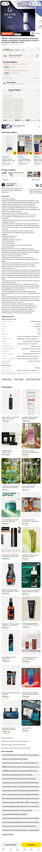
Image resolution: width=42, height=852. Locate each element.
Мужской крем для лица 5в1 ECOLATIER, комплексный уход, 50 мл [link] (24, 159)
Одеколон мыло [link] (26, 728)
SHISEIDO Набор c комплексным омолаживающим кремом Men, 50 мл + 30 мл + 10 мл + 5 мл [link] (11, 451)
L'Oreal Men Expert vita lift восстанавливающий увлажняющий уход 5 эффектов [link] (29, 658)
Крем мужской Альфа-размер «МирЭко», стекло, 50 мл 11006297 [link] (11, 624)
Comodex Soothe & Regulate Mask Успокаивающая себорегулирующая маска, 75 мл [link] (31, 417)
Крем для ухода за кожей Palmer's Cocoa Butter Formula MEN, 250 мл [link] (10, 590)
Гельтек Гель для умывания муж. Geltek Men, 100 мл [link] (8, 159)
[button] (7, 33)
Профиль (38, 849)
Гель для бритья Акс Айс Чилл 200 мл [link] (9, 657)
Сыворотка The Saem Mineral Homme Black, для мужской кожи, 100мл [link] (10, 555)
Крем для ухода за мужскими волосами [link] (11, 693)
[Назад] (3, 3)
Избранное (24, 849)
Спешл (10, 849)
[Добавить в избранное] (35, 3)
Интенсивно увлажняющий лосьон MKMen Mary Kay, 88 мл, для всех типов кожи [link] (30, 624)
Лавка (17, 849)
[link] (21, 755)
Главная (3, 849)
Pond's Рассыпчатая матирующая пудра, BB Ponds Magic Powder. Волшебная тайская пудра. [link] (31, 451)
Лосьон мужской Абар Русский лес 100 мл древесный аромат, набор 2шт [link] (31, 486)
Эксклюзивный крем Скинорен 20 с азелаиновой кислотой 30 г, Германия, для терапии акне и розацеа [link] (30, 520)
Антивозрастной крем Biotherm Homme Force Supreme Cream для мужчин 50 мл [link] (10, 728)
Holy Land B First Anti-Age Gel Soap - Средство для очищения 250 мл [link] (10, 417)
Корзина (31, 849)
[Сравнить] (31, 3)
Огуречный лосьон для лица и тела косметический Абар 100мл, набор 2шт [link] (11, 486)
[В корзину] (15, 153)
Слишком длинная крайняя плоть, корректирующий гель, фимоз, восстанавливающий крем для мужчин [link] (31, 693)
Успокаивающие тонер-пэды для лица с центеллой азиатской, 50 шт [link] (10, 520)
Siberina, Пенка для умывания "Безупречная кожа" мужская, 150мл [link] (31, 590)
